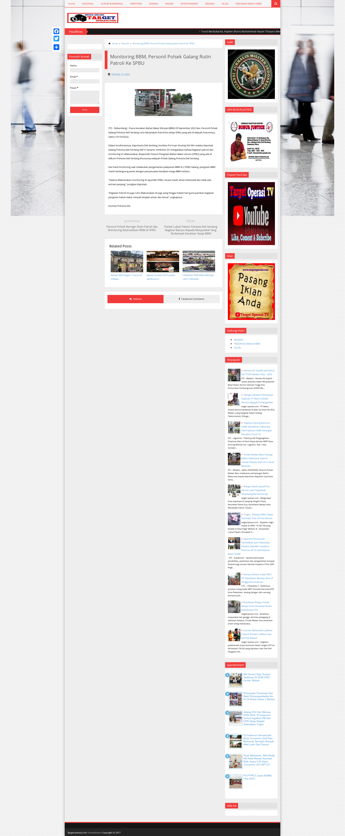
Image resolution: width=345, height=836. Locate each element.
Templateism (94, 832)
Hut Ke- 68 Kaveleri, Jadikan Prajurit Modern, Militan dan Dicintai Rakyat (256, 634)
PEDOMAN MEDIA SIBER (248, 3)
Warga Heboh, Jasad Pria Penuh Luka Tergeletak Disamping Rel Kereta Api (255, 490)
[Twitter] (56, 38)
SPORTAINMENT (189, 3)
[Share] (56, 47)
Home (71, 3)
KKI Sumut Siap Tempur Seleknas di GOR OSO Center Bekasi (257, 677)
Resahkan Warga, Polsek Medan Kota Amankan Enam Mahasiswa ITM (256, 606)
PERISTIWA (136, 3)
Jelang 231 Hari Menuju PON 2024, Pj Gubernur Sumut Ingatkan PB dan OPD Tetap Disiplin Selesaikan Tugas (257, 718)
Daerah (125, 43)
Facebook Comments (192, 298)
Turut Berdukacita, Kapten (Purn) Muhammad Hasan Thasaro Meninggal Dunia (227, 31)
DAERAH (153, 3)
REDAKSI (210, 3)
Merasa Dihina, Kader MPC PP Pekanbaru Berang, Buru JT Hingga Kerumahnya (257, 578)
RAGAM (169, 3)
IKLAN (225, 3)
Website (137, 298)
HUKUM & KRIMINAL (112, 3)
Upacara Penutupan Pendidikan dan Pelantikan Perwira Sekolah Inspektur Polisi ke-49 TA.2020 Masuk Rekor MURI (249, 546)
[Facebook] (56, 31)
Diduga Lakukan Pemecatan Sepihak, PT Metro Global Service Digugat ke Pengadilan (257, 398)
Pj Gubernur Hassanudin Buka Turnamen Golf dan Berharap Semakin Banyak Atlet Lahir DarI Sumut (258, 740)
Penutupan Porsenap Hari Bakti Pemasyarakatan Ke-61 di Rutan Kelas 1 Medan (259, 696)
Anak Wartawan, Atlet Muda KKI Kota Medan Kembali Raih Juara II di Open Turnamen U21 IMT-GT (259, 760)
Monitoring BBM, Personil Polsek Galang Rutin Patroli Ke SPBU (164, 43)
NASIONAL (88, 3)
